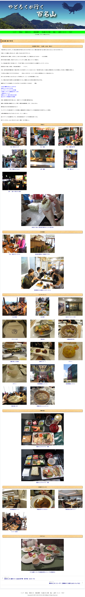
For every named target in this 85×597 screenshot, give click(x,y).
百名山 (26, 593)
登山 (51, 593)
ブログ (62, 593)
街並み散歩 (37, 593)
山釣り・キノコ (56, 593)
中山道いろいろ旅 (45, 593)
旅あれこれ (31, 593)
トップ (22, 593)
